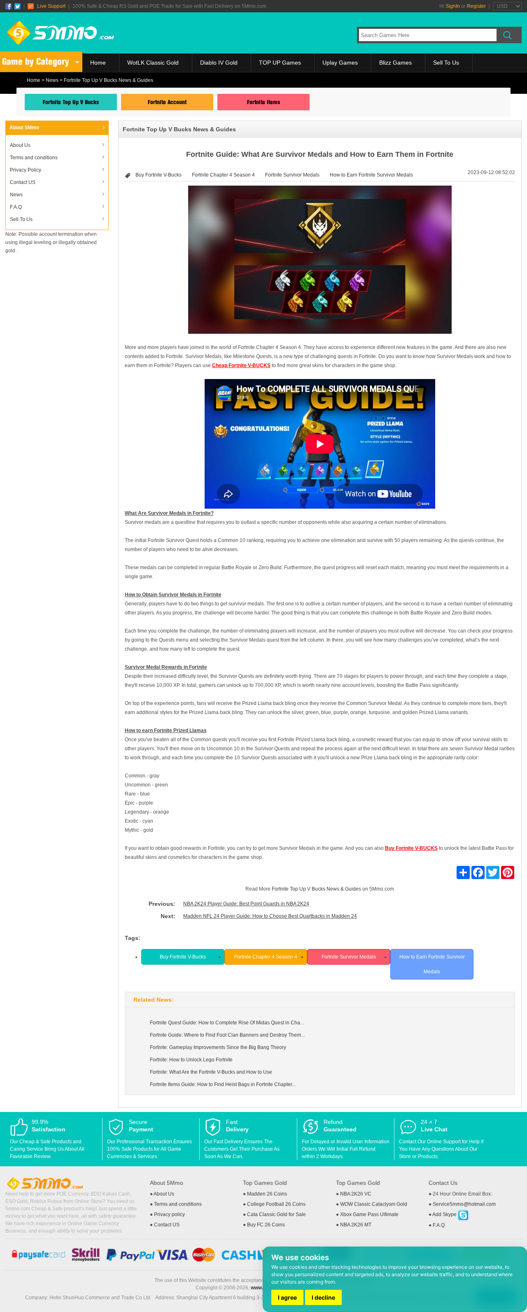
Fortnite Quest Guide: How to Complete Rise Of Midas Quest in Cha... (227, 1023)
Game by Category (35, 61)
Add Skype (445, 1214)
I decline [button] (323, 1297)
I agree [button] (287, 1297)
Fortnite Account (167, 102)
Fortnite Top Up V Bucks (71, 102)
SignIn (452, 6)
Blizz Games (395, 62)
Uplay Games (340, 62)
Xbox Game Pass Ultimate (369, 1214)
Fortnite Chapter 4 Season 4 (223, 175)
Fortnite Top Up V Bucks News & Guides (316, 889)
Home (98, 62)
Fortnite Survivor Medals (292, 175)
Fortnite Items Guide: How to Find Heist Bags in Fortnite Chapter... (223, 1084)
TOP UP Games (280, 62)
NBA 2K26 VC (355, 1194)
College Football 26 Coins (276, 1204)
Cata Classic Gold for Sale (276, 1214)
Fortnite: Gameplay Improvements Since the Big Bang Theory (218, 1047)
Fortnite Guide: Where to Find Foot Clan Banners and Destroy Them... (227, 1035)
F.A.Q (16, 207)
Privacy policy (169, 1214)
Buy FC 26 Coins (266, 1225)
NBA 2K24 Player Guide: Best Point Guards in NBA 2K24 (246, 904)
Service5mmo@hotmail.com (464, 1204)
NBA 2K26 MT (355, 1225)
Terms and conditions (34, 158)
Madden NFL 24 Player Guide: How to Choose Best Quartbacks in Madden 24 (270, 916)
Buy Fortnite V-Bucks (158, 175)
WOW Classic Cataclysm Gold (373, 1204)
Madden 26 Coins (267, 1194)
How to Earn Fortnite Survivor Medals (371, 175)
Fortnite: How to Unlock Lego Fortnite (191, 1060)
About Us (20, 145)
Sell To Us (446, 62)
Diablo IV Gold (219, 62)
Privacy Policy (25, 170)
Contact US (22, 182)
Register (476, 6)
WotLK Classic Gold (153, 62)
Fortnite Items (263, 102)
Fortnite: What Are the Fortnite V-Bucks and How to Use (211, 1072)
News (52, 80)
